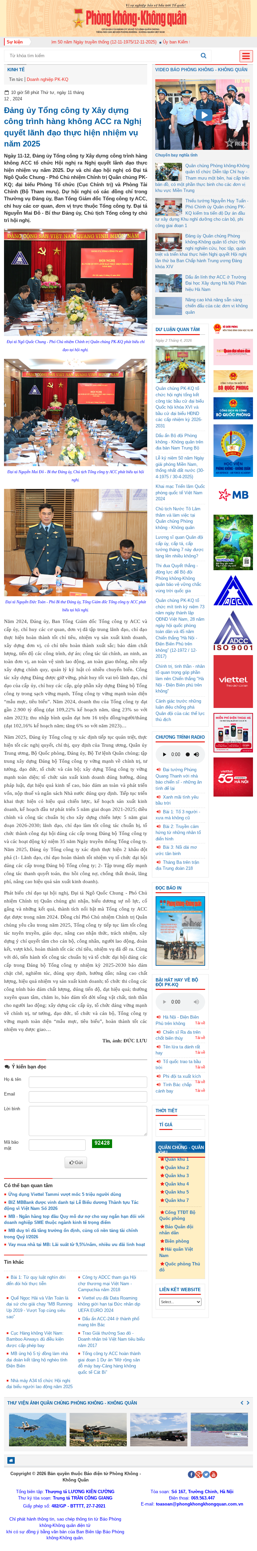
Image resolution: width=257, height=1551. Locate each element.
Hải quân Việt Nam (176, 1252)
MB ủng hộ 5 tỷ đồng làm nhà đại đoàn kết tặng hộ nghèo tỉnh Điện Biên (37, 1359)
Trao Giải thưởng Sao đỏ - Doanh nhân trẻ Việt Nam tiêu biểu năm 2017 (111, 1339)
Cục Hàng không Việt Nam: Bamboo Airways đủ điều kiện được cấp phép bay (35, 1339)
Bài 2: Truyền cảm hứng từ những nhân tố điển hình (178, 832)
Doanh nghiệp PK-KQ (47, 79)
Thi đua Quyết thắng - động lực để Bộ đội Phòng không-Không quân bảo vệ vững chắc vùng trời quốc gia (178, 578)
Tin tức (16, 79)
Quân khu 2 (177, 1167)
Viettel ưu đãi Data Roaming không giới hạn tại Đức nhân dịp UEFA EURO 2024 (109, 1304)
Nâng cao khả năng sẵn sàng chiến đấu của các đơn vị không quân (216, 306)
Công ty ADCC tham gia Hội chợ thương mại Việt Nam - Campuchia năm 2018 (107, 1283)
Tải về (200, 1023)
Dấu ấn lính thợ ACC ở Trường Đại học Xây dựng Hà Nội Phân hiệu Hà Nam (215, 283)
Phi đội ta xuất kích (182, 1076)
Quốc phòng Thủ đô (179, 1267)
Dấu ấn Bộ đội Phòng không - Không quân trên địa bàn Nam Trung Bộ (179, 441)
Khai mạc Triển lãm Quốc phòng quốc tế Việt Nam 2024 (180, 492)
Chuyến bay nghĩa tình (176, 155)
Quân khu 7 (177, 1200)
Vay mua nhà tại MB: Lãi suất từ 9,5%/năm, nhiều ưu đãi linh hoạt (76, 1244)
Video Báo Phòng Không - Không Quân (201, 69)
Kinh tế (16, 69)
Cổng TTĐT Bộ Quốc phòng (177, 1215)
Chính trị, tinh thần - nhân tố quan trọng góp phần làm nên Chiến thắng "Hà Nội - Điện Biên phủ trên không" (180, 679)
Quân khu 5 (177, 1192)
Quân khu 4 (177, 1183)
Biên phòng (177, 1241)
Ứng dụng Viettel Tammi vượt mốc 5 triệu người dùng (64, 1194)
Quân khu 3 (177, 1175)
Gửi (79, 1162)
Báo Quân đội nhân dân (176, 1230)
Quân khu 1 (177, 1159)
